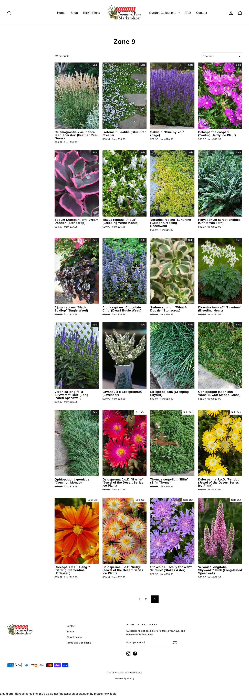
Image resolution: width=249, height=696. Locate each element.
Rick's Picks (91, 12)
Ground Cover (14, 79)
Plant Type (17, 55)
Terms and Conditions (79, 642)
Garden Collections (163, 12)
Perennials (13, 62)
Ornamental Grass (17, 66)
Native (11, 83)
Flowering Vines (15, 75)
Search (71, 631)
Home (61, 12)
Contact (201, 12)
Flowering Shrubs (16, 70)
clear (46, 96)
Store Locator (74, 637)
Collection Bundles (17, 87)
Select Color (13, 94)
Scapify (130, 678)
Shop (74, 12)
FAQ (188, 12)
